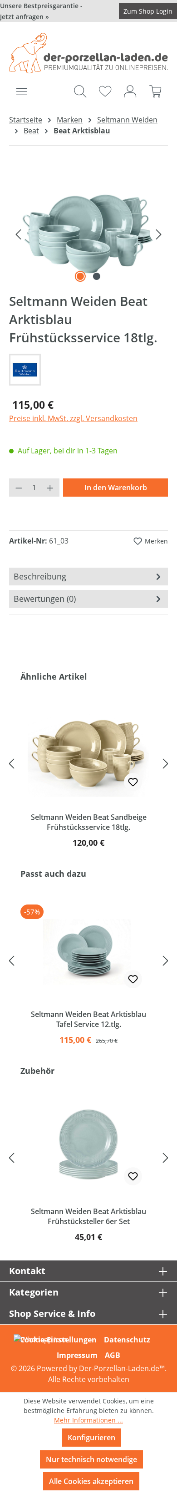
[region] (88, 233)
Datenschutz (127, 1340)
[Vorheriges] (18, 233)
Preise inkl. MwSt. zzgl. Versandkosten (73, 418)
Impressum (77, 1355)
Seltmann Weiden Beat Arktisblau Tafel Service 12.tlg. (88, 1019)
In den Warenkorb (115, 488)
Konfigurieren (91, 1438)
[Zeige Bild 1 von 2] (80, 276)
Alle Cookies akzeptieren (91, 1481)
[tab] (88, 576)
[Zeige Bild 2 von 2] (96, 276)
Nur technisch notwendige (91, 1459)
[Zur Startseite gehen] (88, 53)
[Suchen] (80, 91)
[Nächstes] (159, 233)
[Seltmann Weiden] (88, 370)
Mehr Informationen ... (88, 1420)
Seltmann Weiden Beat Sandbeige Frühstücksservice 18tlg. (89, 822)
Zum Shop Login (147, 11)
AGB (112, 1355)
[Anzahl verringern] (18, 487)
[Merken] (133, 782)
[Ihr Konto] (130, 91)
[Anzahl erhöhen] (50, 487)
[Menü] (21, 91)
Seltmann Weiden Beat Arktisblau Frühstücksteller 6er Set (88, 1216)
